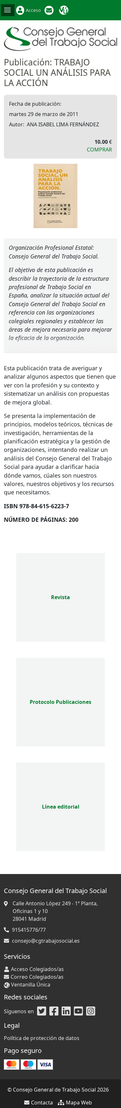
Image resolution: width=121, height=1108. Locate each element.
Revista (60, 597)
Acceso (33, 10)
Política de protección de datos (41, 1038)
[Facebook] (53, 1011)
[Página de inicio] (60, 38)
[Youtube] (78, 1011)
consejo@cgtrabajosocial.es (46, 940)
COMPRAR (99, 149)
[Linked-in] (66, 1011)
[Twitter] (41, 1011)
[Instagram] (90, 1011)
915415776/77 (29, 929)
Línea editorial (60, 806)
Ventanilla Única (64, 10)
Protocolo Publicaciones (60, 701)
